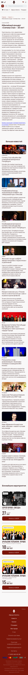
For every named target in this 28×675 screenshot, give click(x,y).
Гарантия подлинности (14, 647)
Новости (14, 618)
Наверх (24, 609)
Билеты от (14, 518)
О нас (14, 632)
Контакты (14, 651)
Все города (5, 9)
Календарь (2, 6)
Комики (14, 622)
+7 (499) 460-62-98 (14, 654)
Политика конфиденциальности (14, 643)
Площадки (23, 10)
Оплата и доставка (14, 635)
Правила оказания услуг (14, 639)
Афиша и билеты (15, 10)
